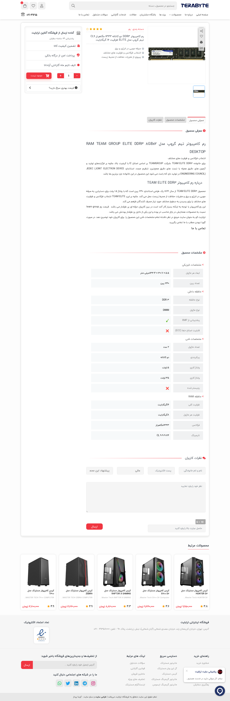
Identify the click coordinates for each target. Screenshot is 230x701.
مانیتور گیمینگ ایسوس (165, 684)
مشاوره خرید (202, 663)
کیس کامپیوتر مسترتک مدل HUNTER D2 (194, 592)
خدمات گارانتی (118, 14)
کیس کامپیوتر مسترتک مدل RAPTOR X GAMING (117, 592)
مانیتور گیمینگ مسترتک (164, 679)
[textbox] (123, 6)
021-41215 (31, 15)
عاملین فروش (138, 674)
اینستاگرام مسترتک (135, 684)
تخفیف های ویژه (136, 679)
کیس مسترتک (169, 674)
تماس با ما (83, 14)
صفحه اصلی (202, 14)
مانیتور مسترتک (168, 663)
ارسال (27, 665)
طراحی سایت (100, 696)
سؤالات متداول (137, 663)
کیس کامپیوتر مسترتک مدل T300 (41, 592)
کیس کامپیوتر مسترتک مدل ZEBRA (79, 592)
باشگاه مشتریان (148, 14)
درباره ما (189, 14)
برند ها (162, 14)
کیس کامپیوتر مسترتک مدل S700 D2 (156, 592)
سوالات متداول (100, 14)
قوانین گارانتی (138, 668)
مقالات (132, 14)
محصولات (176, 14)
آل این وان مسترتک (167, 668)
